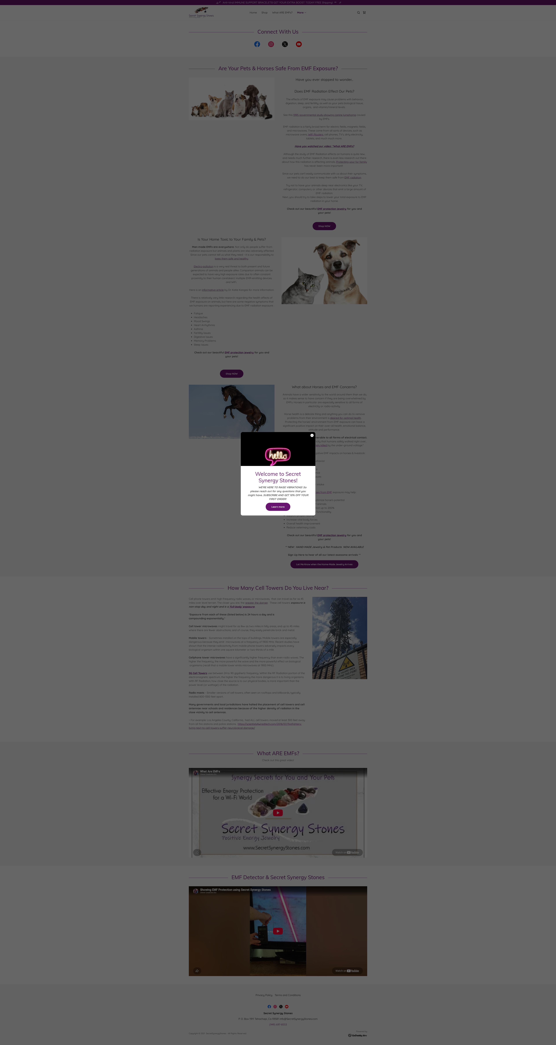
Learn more (278, 506)
